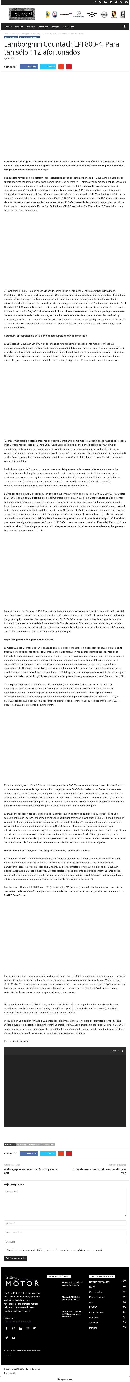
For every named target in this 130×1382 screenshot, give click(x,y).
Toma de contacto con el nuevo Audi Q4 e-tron (99, 1171)
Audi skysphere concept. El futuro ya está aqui (30, 1171)
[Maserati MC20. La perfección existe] (53, 1301)
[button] (124, 26)
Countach (21, 1145)
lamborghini (48, 1145)
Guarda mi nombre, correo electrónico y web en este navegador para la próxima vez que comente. (55, 1250)
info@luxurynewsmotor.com (17, 1321)
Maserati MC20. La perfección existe (71, 1298)
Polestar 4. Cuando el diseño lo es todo (72, 1283)
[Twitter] (116, 2)
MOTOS (93, 1307)
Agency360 (10, 1373)
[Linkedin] (105, 2)
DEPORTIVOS (34, 1145)
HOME (9, 26)
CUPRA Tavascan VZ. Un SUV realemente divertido (72, 1314)
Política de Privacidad (12, 1350)
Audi (91, 1302)
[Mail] (111, 2)
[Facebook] (95, 2)
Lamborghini (25, 33)
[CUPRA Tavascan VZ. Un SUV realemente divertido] (53, 1315)
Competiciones (96, 1312)
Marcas (19, 26)
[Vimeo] (121, 2)
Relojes (55, 26)
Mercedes (94, 1317)
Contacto (68, 26)
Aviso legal (26, 1350)
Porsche (93, 1327)
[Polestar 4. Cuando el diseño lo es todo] (53, 1286)
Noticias (43, 26)
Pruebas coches (97, 1297)
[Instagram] (100, 2)
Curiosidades (95, 1292)
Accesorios (94, 1322)
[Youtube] (126, 2)
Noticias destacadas (29, 37)
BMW (92, 1287)
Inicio (6, 33)
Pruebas (31, 26)
